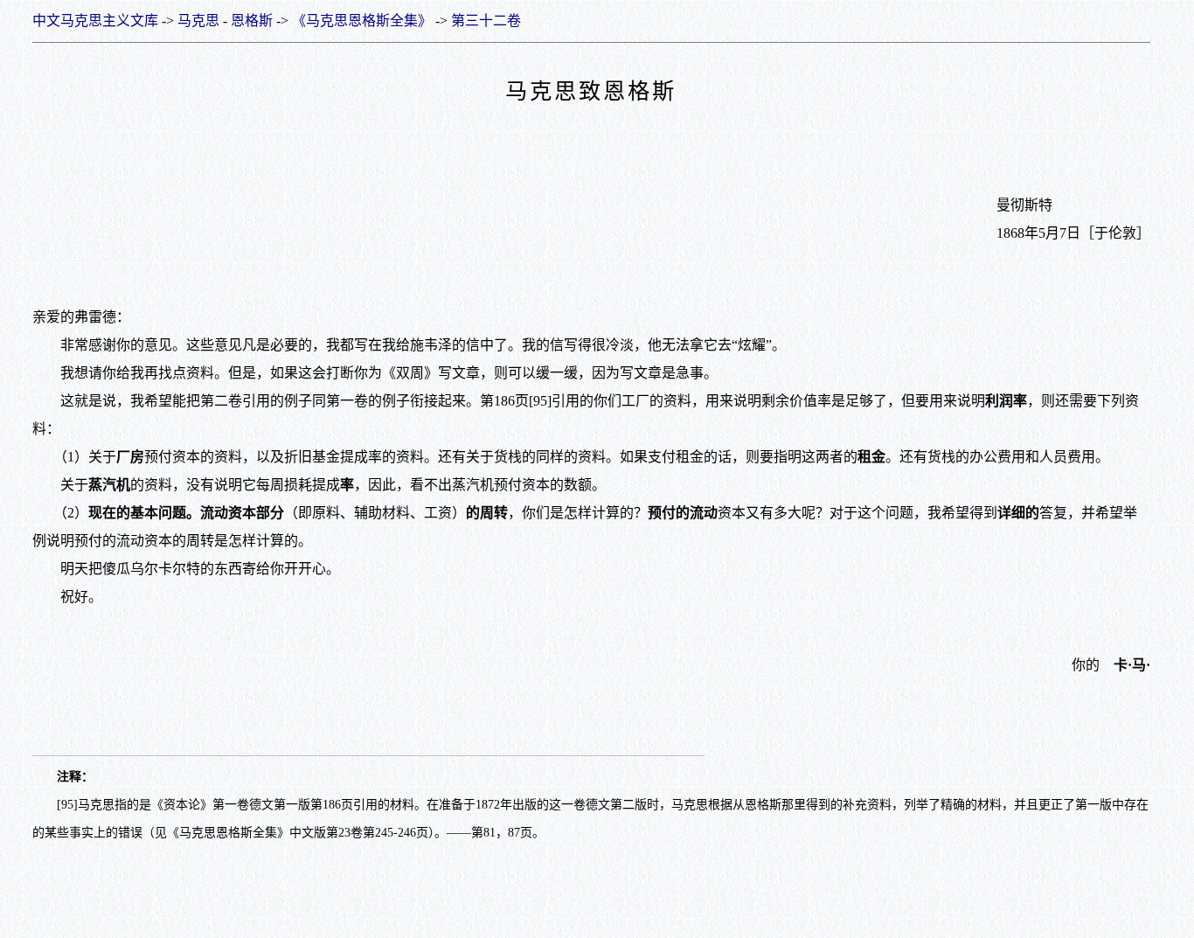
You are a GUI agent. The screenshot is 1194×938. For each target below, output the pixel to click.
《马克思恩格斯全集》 (362, 20)
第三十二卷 (486, 20)
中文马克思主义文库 (95, 20)
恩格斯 (252, 20)
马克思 (198, 20)
